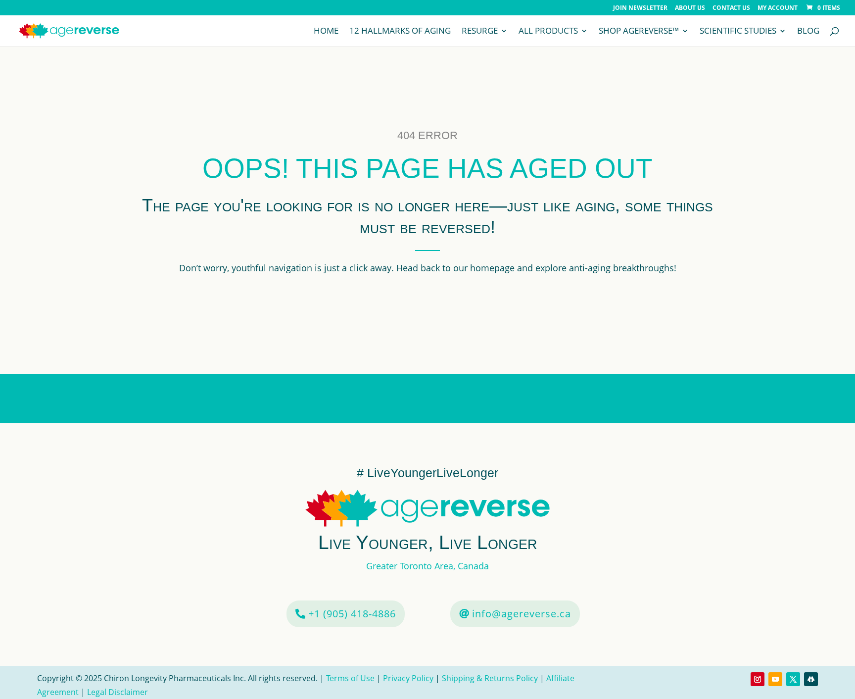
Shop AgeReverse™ (639, 31)
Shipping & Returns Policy (490, 678)
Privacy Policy (408, 678)
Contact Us (731, 8)
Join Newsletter (640, 8)
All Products (548, 31)
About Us (690, 8)
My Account (778, 8)
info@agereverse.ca (521, 613)
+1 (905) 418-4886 (352, 613)
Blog (808, 31)
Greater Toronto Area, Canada (427, 566)
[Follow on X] (793, 679)
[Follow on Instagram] (757, 679)
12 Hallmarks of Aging (400, 31)
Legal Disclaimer (117, 692)
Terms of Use (351, 678)
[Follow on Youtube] (775, 679)
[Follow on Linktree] (811, 679)
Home (326, 31)
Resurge (480, 31)
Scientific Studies (738, 31)
